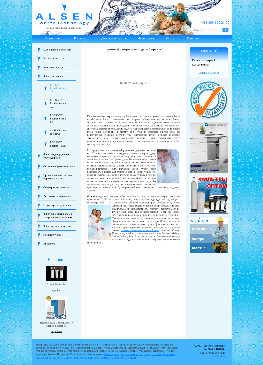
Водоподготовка (151, 354)
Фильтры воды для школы (121, 354)
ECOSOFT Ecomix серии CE (58, 88)
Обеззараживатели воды (57, 187)
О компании (53, 38)
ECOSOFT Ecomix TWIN (58, 144)
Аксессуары (50, 243)
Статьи (170, 38)
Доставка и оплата (113, 38)
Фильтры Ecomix (53, 76)
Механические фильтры (57, 49)
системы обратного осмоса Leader (140, 230)
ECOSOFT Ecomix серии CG (58, 103)
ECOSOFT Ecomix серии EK (58, 118)
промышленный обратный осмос (79, 357)
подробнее (56, 290)
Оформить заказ (209, 72)
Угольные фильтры (54, 58)
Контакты (193, 38)
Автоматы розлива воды (57, 196)
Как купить (81, 38)
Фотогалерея (146, 38)
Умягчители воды (53, 67)
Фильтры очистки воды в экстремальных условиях (57, 215)
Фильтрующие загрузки (57, 225)
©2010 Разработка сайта (212, 354)
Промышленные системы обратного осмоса (58, 177)
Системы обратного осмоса (59, 166)
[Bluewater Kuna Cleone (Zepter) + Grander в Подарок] (56, 307)
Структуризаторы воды (57, 205)
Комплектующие (53, 234)
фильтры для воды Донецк (119, 357)
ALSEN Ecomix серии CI (59, 132)
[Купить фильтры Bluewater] (209, 147)
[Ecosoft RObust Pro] (56, 273)
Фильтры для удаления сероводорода (56, 156)
